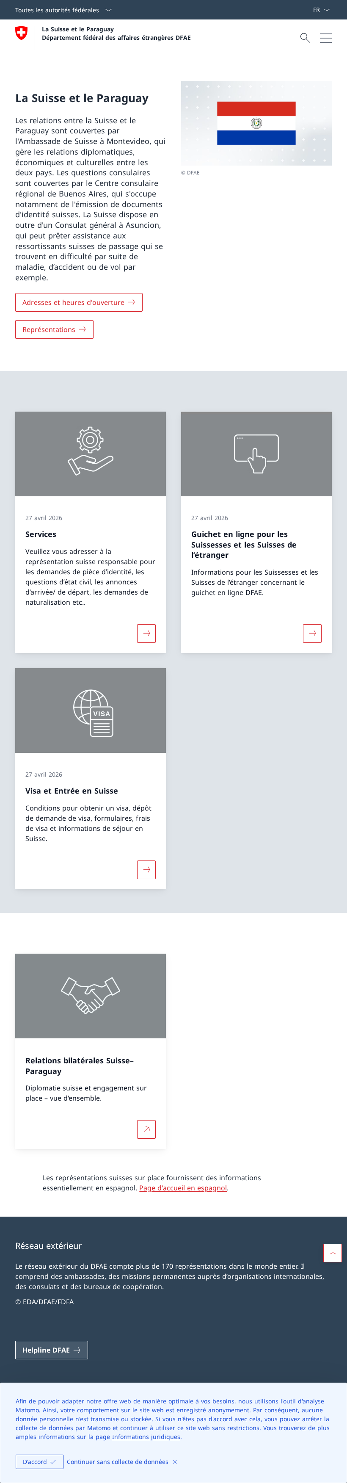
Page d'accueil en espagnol (183, 1187)
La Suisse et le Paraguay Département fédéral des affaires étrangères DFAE (116, 33)
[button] (332, 1253)
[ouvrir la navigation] (326, 38)
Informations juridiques (146, 1437)
